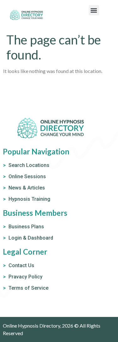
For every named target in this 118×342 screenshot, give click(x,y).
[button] (94, 10)
